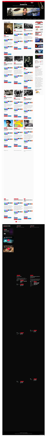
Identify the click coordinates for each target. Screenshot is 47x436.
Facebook (6, 52)
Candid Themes (30, 433)
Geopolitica (10, 18)
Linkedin (10, 54)
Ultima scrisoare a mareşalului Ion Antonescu (8, 129)
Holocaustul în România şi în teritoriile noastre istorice (28, 99)
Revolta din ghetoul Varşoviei (18, 64)
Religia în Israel (6, 199)
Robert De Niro (21, 285)
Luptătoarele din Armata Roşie (28, 30)
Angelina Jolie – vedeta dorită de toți (23, 281)
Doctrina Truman (6, 36)
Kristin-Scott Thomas (19, 276)
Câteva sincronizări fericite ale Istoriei (28, 200)
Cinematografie (19, 225)
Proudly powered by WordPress (18, 433)
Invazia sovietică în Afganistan (18, 31)
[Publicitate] (39, 42)
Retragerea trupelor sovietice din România (8, 64)
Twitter (10, 52)
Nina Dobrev (21, 333)
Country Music (32, 225)
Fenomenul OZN (19, 18)
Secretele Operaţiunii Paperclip (18, 199)
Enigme (14, 18)
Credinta (30, 18)
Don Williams (35, 379)
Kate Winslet (21, 382)
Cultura (23, 18)
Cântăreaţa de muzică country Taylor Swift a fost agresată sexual (35, 277)
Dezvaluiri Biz (23, 4)
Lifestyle (27, 18)
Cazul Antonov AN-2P (17, 129)
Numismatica (34, 18)
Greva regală (25, 69)
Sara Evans (35, 331)
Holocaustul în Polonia (17, 99)
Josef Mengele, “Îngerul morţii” (28, 128)
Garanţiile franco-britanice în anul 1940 (8, 98)
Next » (20, 221)
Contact (38, 18)
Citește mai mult (5, 49)
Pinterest (6, 54)
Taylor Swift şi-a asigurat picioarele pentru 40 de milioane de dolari (36, 283)
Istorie (6, 18)
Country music (31, 275)
